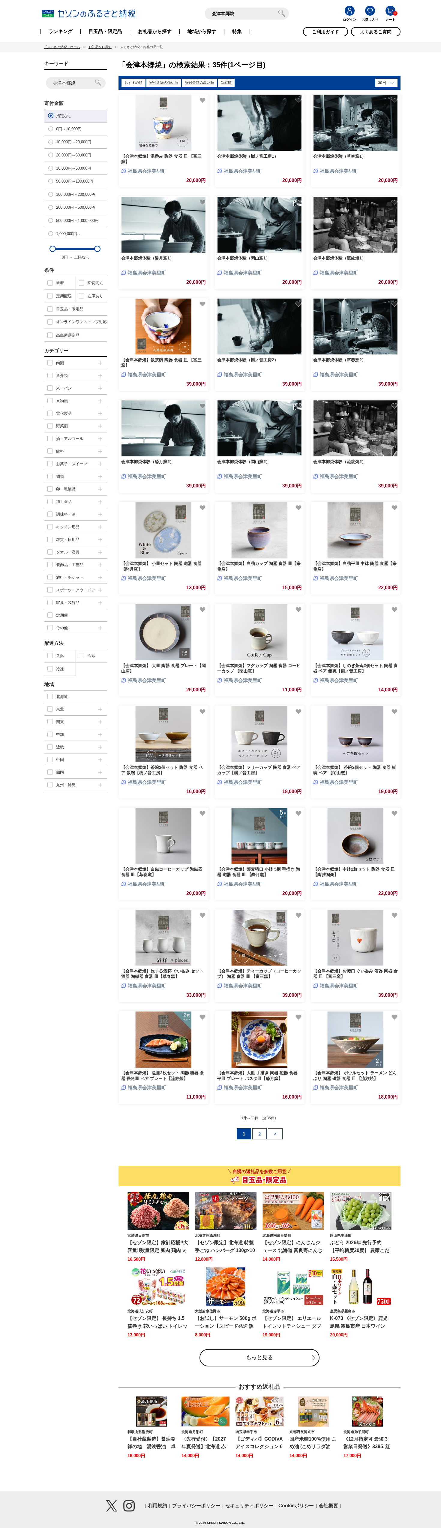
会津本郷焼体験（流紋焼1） (339, 258)
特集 (237, 31)
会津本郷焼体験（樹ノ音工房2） (247, 359)
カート (390, 19)
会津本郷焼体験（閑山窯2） (243, 461)
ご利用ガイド (325, 31)
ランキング (61, 31)
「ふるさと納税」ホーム (62, 47)
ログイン (349, 19)
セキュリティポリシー (249, 1505)
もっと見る (259, 1357)
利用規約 (157, 1505)
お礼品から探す (155, 31)
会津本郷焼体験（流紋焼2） (339, 461)
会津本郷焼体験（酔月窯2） (147, 461)
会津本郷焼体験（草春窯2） (339, 359)
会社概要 (328, 1505)
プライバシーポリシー (196, 1505)
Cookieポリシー (296, 1505)
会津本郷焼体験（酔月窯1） (147, 258)
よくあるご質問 (376, 31)
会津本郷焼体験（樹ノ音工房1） (247, 156)
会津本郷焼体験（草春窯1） (339, 156)
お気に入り (370, 19)
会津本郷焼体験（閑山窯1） (243, 258)
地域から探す (202, 31)
